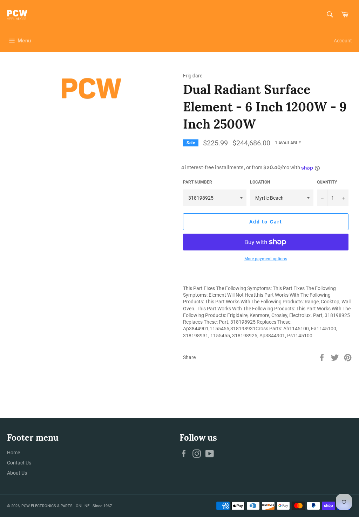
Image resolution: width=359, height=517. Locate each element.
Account (343, 40)
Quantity (327, 182)
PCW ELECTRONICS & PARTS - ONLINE (55, 506)
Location (260, 182)
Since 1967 (102, 506)
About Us (17, 473)
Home (13, 452)
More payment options (265, 258)
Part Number (197, 182)
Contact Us (19, 463)
